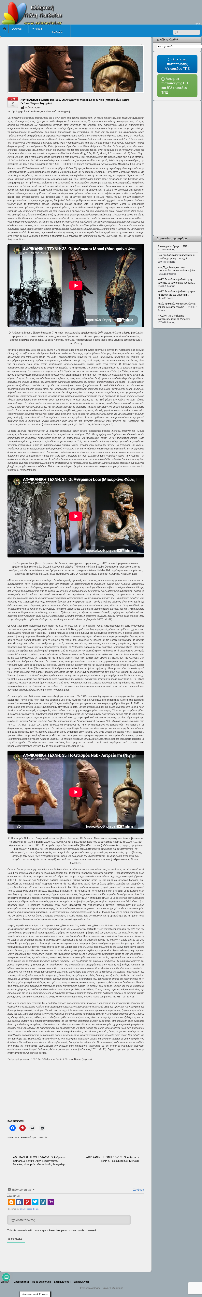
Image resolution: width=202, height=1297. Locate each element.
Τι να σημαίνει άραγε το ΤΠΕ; (173, 246)
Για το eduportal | (41, 1281)
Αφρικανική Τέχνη (28, 1137)
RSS (197, 24)
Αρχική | (5, 1281)
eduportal (14, 1137)
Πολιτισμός (42, 1137)
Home (4, 28)
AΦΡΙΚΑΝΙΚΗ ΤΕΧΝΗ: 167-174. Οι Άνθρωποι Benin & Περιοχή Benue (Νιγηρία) (112, 1159)
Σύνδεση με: (13, 1196)
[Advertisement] (130, 11)
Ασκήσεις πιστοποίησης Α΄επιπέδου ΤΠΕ (177, 63)
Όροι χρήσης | (21, 1281)
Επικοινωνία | (81, 1281)
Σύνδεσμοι (57, 32)
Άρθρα (18, 28)
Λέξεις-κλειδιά (169, 39)
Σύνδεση (138, 1189)
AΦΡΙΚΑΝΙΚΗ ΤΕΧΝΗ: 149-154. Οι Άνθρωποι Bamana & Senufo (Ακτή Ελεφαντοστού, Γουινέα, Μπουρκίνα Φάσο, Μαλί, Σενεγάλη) (39, 1161)
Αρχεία (38, 28)
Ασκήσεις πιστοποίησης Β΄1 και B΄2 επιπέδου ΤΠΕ (174, 85)
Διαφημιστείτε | (62, 1281)
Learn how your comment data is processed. (72, 1230)
